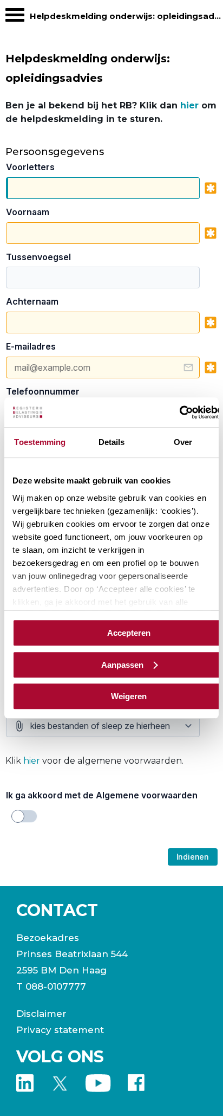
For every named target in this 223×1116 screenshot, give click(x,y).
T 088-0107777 (51, 986)
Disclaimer (41, 1013)
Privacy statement (60, 1029)
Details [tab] (112, 442)
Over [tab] (183, 442)
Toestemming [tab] (39, 442)
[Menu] (14, 17)
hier (189, 105)
